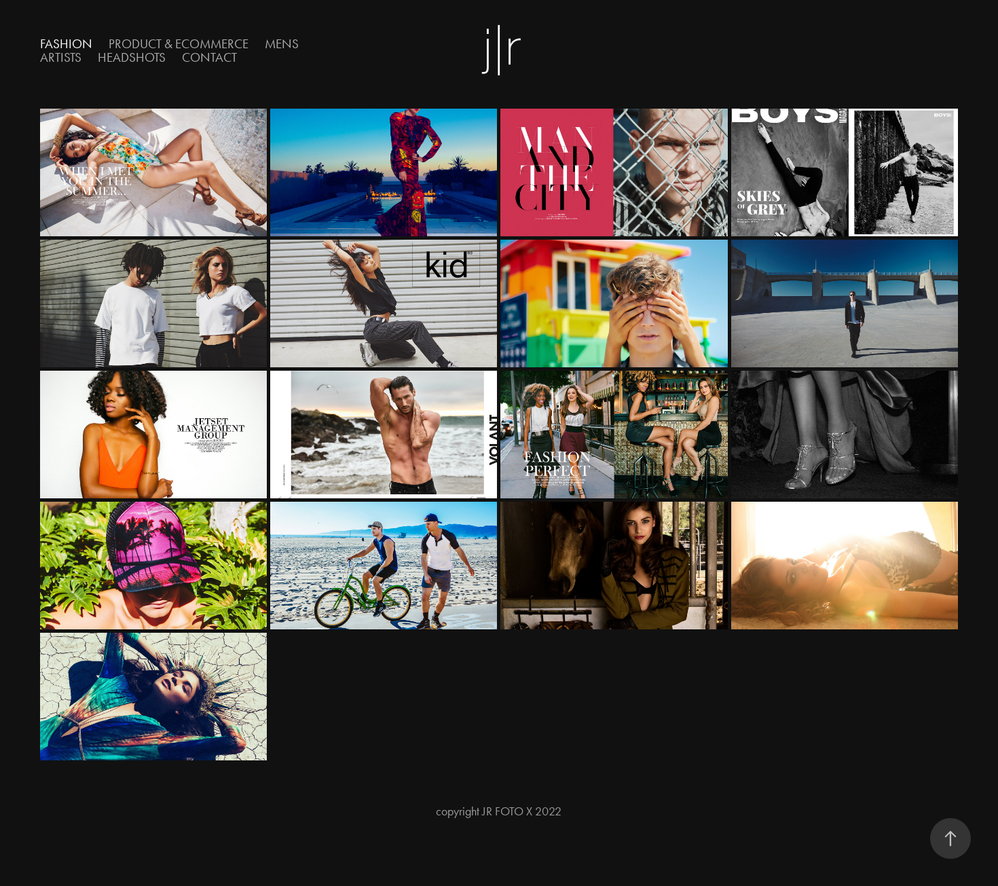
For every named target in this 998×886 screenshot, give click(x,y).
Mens (282, 44)
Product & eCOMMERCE (178, 44)
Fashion (66, 44)
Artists (60, 57)
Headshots (132, 57)
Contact (209, 57)
